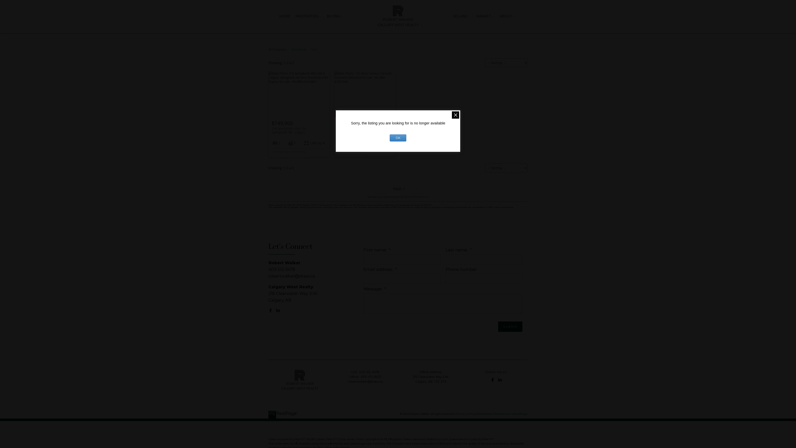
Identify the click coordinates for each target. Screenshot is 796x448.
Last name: (457, 249)
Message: (373, 288)
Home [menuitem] (284, 16)
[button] (270, 310)
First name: (375, 249)
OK (398, 138)
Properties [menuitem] (307, 16)
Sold (314, 49)
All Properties (277, 49)
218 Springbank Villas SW (289, 130)
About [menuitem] (506, 16)
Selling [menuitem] (460, 16)
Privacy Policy (466, 413)
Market (483, 16)
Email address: (378, 269)
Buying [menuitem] (334, 16)
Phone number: (461, 269)
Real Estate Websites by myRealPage (502, 413)
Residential (298, 49)
